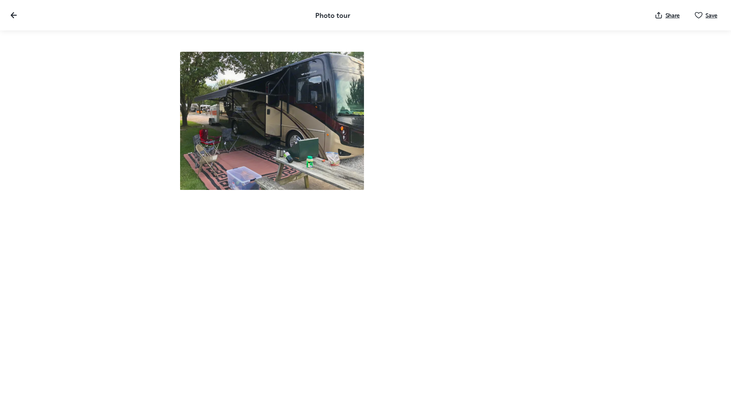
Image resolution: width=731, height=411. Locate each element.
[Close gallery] (13, 15)
